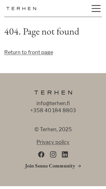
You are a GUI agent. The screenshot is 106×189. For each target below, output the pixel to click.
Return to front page (28, 52)
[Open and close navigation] (96, 8)
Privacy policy (53, 142)
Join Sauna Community (50, 166)
